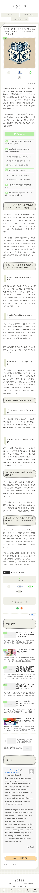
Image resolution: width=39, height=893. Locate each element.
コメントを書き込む (20, 858)
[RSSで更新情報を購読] (21, 608)
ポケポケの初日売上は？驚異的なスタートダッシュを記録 (18, 142)
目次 (18, 134)
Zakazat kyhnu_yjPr (12, 770)
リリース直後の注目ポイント (18, 170)
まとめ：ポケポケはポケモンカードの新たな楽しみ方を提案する (18, 194)
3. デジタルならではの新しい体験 (17, 165)
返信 (31, 847)
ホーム (10, 883)
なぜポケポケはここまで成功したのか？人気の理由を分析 (18, 150)
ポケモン (23, 572)
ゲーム (7, 572)
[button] (19, 78)
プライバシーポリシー (19, 886)
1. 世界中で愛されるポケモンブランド (19, 157)
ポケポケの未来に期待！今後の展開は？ (18, 186)
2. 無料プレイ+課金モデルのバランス (19, 161)
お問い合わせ (28, 883)
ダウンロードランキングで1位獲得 (18, 175)
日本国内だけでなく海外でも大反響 (18, 179)
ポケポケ (15, 572)
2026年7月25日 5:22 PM (12, 772)
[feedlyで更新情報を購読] (17, 608)
